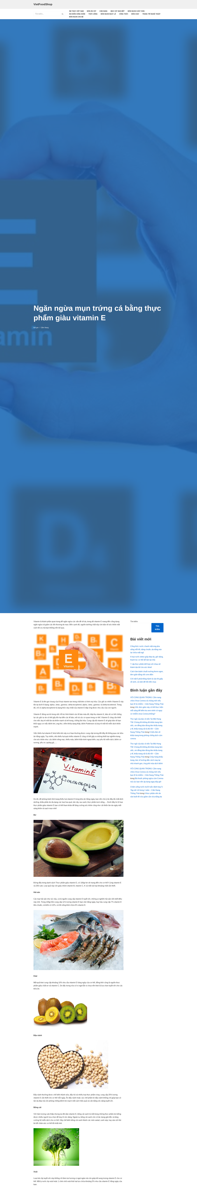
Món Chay (135, 14)
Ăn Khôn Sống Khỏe (77, 14)
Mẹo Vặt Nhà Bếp (117, 11)
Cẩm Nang (103, 11)
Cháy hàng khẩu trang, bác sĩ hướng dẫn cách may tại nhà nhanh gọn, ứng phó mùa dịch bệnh (146, 760)
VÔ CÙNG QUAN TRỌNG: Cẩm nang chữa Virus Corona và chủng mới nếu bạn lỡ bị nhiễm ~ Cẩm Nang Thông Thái (146, 700)
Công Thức (123, 14)
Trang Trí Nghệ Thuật (151, 14)
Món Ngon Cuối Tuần (136, 11)
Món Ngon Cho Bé (76, 17)
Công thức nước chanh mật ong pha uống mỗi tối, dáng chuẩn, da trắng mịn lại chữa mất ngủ (146, 649)
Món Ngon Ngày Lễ (108, 14)
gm (37, 327)
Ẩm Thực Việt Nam (76, 11)
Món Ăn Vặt (91, 11)
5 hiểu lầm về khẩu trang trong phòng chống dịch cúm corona (146, 735)
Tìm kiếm (134, 621)
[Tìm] (62, 14)
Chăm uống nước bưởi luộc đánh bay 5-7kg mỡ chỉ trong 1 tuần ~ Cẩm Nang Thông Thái (146, 790)
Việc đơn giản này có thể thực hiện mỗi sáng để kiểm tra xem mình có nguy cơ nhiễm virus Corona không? (146, 710)
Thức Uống (92, 14)
